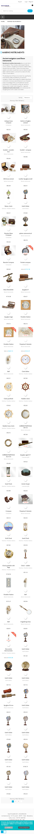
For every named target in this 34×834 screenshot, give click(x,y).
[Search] (30, 10)
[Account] (28, 6)
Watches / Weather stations (8, 208)
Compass (8, 511)
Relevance (27, 97)
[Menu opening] (2, 17)
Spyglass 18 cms (8, 705)
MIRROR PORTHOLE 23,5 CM (8, 456)
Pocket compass (25, 262)
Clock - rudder (25, 566)
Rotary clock (8, 206)
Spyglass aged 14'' (25, 455)
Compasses (8, 125)
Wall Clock (8, 538)
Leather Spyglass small (25, 179)
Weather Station (26, 317)
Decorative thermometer (8, 650)
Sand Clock (8, 484)
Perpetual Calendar (25, 344)
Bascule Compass (8, 262)
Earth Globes (25, 208)
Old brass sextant (8, 179)
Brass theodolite (8, 290)
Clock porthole (8, 399)
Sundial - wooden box (8, 151)
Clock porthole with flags (8, 566)
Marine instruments (25, 125)
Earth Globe (25, 206)
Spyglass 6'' (25, 290)
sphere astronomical (25, 233)
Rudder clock (25, 399)
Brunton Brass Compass (8, 234)
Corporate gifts (25, 457)
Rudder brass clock (8, 426)
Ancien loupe (25, 484)
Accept (8, 827)
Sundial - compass (25, 150)
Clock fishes (25, 371)
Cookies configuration (24, 827)
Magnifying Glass (25, 622)
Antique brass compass (8, 122)
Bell (8, 371)
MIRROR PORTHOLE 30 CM (25, 427)
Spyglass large (8, 317)
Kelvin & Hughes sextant (25, 122)
